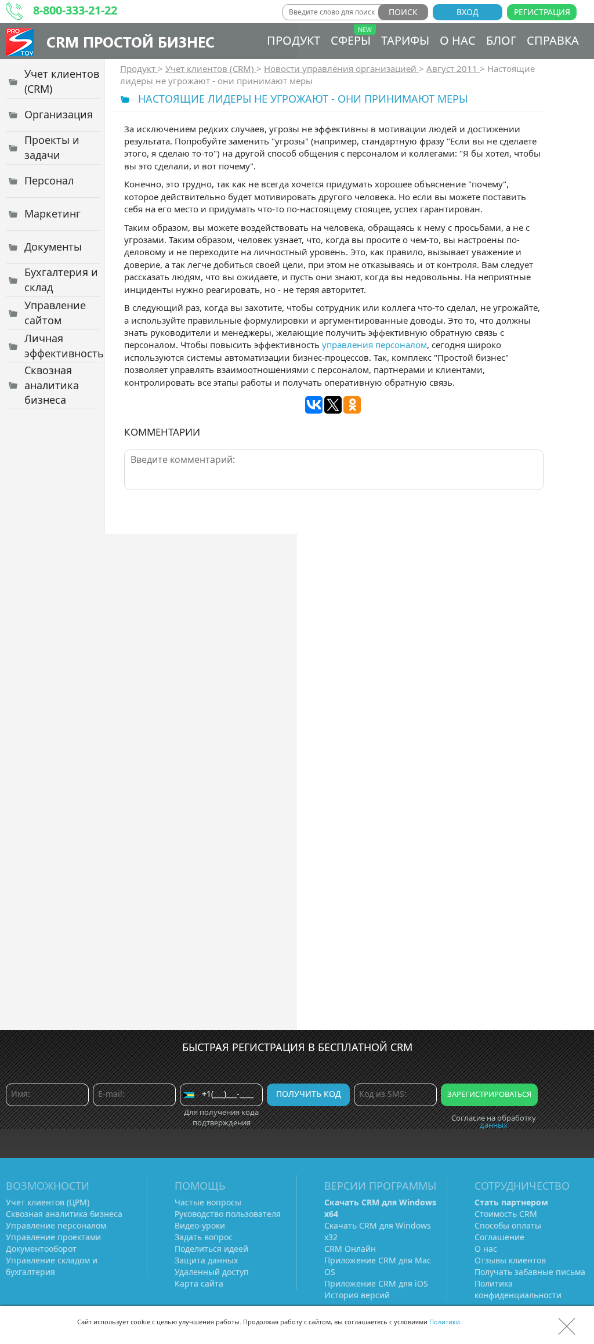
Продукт (293, 40)
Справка (553, 40)
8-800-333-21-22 (75, 10)
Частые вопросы (208, 1202)
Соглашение (499, 1236)
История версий (357, 1294)
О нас (458, 40)
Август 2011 (453, 68)
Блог (501, 40)
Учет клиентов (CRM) (210, 68)
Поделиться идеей (211, 1248)
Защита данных (206, 1260)
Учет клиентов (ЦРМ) (47, 1202)
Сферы (351, 40)
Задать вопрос (204, 1236)
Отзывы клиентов (510, 1260)
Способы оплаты (508, 1225)
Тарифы (405, 40)
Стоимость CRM (506, 1213)
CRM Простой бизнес (130, 41)
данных (494, 1125)
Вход (468, 11)
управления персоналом (374, 344)
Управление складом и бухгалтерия (51, 1266)
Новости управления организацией (341, 68)
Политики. (445, 1321)
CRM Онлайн (350, 1248)
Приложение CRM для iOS (376, 1283)
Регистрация (542, 11)
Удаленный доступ (212, 1271)
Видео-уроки (200, 1225)
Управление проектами (53, 1236)
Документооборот (41, 1248)
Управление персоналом (56, 1225)
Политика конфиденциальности (518, 1289)
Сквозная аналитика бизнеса (64, 1213)
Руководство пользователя (228, 1213)
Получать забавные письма (530, 1271)
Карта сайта (199, 1283)
